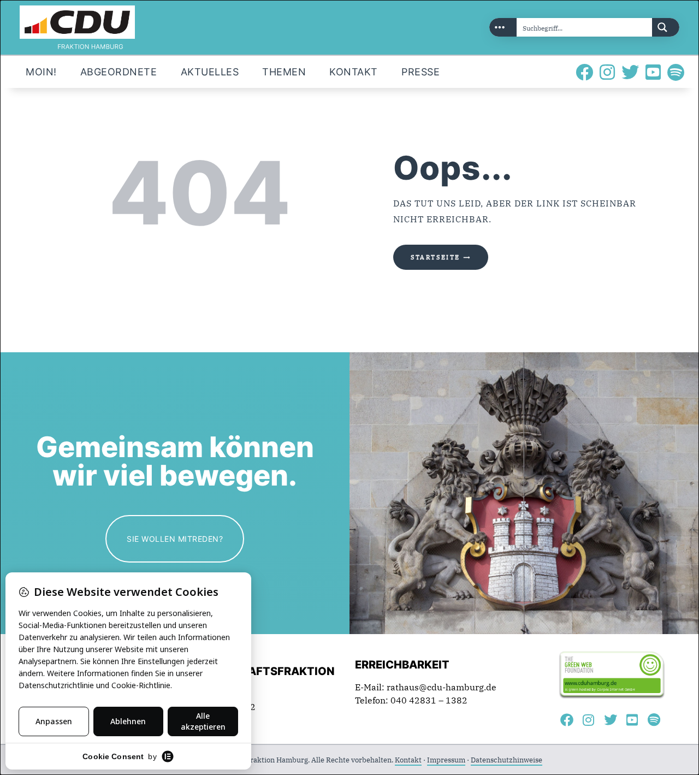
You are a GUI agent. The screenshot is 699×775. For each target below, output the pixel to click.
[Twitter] (630, 72)
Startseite (435, 257)
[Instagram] (607, 72)
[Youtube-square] (653, 72)
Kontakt (408, 760)
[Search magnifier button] (665, 27)
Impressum (446, 760)
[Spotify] (676, 72)
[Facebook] (584, 72)
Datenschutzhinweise (506, 760)
